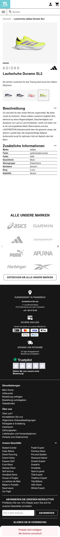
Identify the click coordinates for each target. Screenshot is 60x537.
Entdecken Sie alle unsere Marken (30, 277)
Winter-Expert (38, 488)
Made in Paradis (10, 484)
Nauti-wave (8, 488)
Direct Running (9, 454)
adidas (11, 68)
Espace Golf (8, 461)
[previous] (2, 246)
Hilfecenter (7, 393)
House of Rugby (10, 477)
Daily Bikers (8, 451)
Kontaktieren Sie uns (30, 301)
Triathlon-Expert (39, 477)
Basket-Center (9, 447)
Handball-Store (9, 474)
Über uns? (7, 413)
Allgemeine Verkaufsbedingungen (19, 420)
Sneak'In (35, 464)
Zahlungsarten (9, 430)
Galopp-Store (8, 467)
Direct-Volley (8, 457)
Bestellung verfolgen (12, 396)
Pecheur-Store (38, 451)
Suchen (16, 11)
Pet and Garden (39, 454)
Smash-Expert (38, 461)
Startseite (7, 18)
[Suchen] (10, 12)
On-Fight (6, 491)
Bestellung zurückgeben (30, 353)
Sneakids (35, 467)
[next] (58, 246)
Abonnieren (46, 512)
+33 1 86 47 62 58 (30, 310)
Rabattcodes (8, 403)
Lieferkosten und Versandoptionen (19, 433)
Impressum (7, 426)
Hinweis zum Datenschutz (15, 436)
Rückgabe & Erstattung (13, 423)
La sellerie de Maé (11, 481)
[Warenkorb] (57, 4)
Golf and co (8, 471)
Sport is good (37, 471)
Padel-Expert (37, 447)
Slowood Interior (39, 457)
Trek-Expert (36, 474)
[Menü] (3, 12)
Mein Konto (8, 389)
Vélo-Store (36, 484)
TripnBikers (36, 481)
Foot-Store (7, 464)
